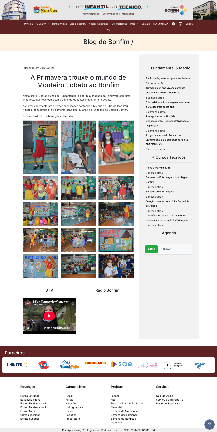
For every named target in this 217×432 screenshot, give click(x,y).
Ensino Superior (29, 418)
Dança (69, 411)
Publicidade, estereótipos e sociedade (168, 78)
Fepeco (115, 395)
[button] (40, 147)
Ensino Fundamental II (33, 407)
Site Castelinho (119, 23)
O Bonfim (41, 23)
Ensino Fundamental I (33, 403)
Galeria (189, 23)
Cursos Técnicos (30, 414)
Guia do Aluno (164, 395)
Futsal (69, 395)
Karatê (69, 399)
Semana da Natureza (123, 418)
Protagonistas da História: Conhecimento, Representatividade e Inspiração (167, 121)
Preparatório (73, 418)
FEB (113, 399)
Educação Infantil (30, 399)
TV (108, 30)
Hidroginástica (74, 407)
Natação (71, 403)
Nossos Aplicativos (98, 23)
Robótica (71, 414)
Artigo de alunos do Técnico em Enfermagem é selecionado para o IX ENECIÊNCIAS (167, 140)
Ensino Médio (28, 411)
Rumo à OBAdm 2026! (158, 167)
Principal (28, 23)
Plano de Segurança (168, 403)
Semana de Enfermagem (160, 191)
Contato (146, 23)
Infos (132, 23)
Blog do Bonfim (78, 23)
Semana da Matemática (125, 411)
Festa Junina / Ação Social (127, 403)
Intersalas (116, 422)
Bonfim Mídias (59, 23)
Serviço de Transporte (169, 399)
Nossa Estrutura (30, 395)
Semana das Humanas (124, 414)
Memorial (116, 407)
